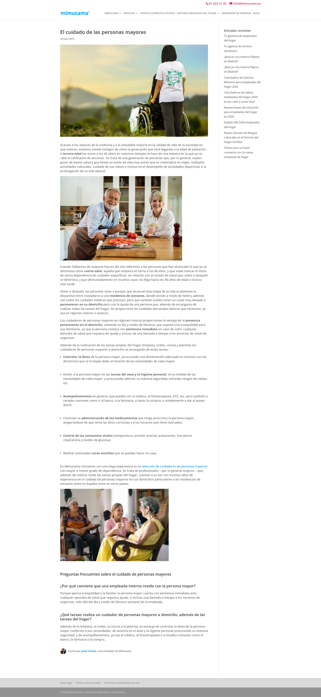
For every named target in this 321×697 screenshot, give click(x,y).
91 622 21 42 (218, 3)
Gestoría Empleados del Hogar (196, 13)
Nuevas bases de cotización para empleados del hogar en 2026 (241, 112)
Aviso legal (66, 682)
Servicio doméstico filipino (157, 13)
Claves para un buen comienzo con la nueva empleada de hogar (238, 152)
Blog (256, 13)
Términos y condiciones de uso (122, 682)
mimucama (111, 13)
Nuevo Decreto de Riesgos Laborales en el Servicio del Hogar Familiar (241, 137)
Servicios (129, 13)
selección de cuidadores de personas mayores (174, 466)
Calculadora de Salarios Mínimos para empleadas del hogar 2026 (242, 82)
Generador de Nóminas (236, 13)
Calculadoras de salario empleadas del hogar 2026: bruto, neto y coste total (241, 97)
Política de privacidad (88, 682)
